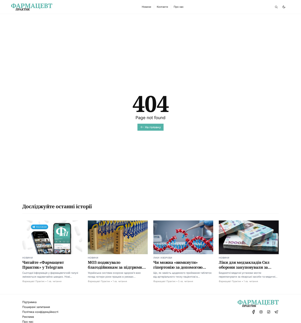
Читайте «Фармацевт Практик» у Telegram (43, 265)
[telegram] (276, 312)
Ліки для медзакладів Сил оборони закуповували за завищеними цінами (244, 267)
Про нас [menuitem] (179, 6)
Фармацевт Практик (33, 281)
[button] (276, 7)
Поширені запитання (36, 307)
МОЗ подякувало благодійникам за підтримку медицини (116, 267)
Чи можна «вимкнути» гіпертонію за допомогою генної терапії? (178, 267)
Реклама (28, 316)
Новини (27, 257)
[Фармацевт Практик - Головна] (72, 6)
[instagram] (261, 312)
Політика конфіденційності (40, 312)
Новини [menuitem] (146, 6)
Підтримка (29, 302)
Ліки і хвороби (162, 257)
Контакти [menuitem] (162, 6)
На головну (153, 127)
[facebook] (253, 312)
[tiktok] (268, 312)
